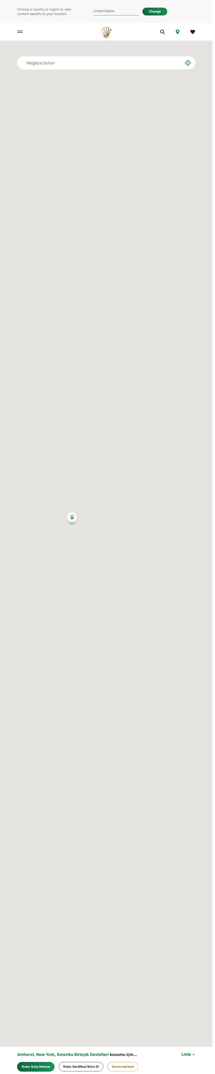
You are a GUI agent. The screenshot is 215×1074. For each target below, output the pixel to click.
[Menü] (25, 31)
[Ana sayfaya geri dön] (106, 32)
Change (155, 11)
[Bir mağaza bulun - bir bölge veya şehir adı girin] (175, 63)
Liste (186, 1054)
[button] (72, 518)
